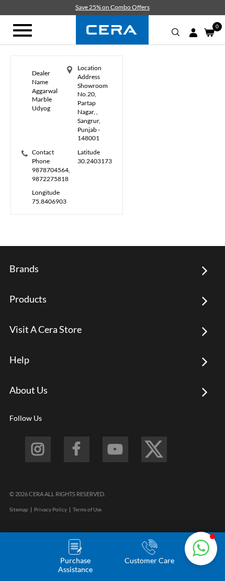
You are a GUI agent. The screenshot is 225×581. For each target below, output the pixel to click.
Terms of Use (87, 509)
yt (115, 449)
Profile (193, 33)
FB (76, 449)
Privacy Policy (50, 509)
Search (176, 32)
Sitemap (18, 509)
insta (38, 449)
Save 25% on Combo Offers (112, 7)
